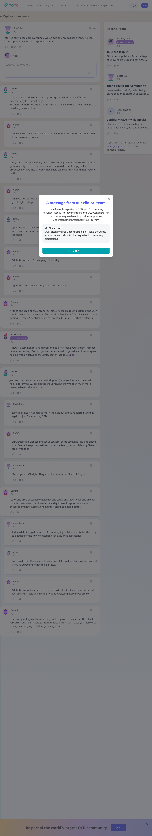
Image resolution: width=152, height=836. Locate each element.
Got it (76, 250)
